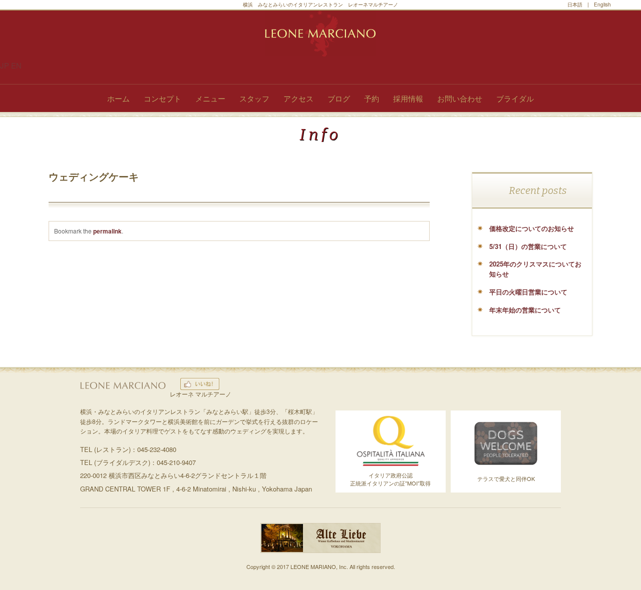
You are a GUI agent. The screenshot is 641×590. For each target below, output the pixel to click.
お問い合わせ (459, 98)
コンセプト (162, 98)
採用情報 (408, 98)
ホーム (118, 98)
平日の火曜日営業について (528, 291)
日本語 (574, 4)
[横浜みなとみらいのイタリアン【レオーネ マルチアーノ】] (320, 33)
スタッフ (254, 98)
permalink (107, 231)
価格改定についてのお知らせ (531, 228)
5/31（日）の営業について (528, 246)
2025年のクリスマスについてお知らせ (535, 268)
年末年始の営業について (525, 309)
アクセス (298, 98)
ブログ (339, 98)
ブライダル (515, 98)
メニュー (210, 98)
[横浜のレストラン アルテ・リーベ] (320, 550)
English (602, 4)
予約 (371, 98)
